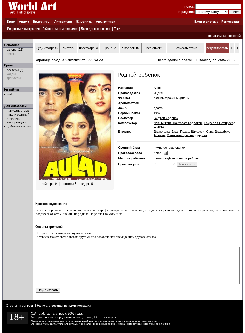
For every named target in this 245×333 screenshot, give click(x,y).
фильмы (73, 323)
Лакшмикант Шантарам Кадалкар (178, 123)
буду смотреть (47, 48)
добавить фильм (19, 126)
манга (121, 323)
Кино (11, 21)
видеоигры (99, 323)
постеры (13, 70)
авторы (12, 49)
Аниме (24, 21)
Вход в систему (206, 21)
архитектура (163, 323)
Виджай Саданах (166, 118)
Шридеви (197, 131)
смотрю (68, 48)
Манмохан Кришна (180, 135)
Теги (117, 29)
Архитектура (105, 21)
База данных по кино (96, 29)
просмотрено (88, 48)
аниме (111, 323)
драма (158, 108)
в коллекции (130, 48)
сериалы (86, 323)
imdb (10, 94)
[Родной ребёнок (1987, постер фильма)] (75, 179)
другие (202, 135)
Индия (158, 93)
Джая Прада (180, 131)
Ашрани (159, 135)
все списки (154, 48)
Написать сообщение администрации (64, 305)
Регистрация (231, 21)
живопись (148, 323)
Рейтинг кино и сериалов (60, 29)
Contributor (72, 60)
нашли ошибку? (18, 114)
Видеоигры (41, 21)
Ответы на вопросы (20, 305)
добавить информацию (16, 120)
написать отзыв (18, 110)
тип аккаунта (217, 36)
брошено (110, 48)
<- (232, 48)
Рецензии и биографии (23, 29)
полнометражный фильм (171, 98)
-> (237, 48)
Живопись (84, 21)
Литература (63, 21)
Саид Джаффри (217, 131)
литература (134, 323)
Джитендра (162, 131)
